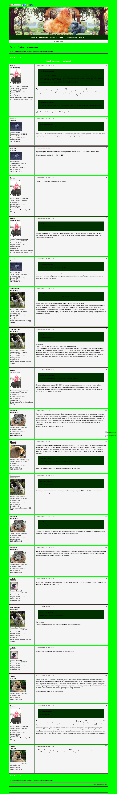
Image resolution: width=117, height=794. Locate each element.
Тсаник (12, 676)
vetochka (13, 119)
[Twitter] (25, 5)
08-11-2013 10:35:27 (48, 606)
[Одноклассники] (27, 5)
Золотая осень (15, 288)
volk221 (13, 579)
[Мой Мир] (30, 5)
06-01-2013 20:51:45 (48, 410)
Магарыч (13, 410)
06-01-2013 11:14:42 (48, 65)
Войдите (22, 47)
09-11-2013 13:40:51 (48, 746)
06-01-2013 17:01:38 (48, 258)
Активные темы (58, 41)
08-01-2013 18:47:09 (48, 547)
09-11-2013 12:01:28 (48, 705)
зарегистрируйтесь (32, 47)
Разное (29, 51)
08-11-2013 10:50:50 (48, 647)
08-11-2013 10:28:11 (48, 578)
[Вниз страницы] (110, 435)
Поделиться (39, 65)
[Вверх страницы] (110, 432)
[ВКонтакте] (23, 5)
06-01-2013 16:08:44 (48, 148)
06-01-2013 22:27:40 (48, 516)
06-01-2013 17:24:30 (48, 329)
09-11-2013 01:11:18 (48, 676)
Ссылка (55, 151)
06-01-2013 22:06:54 (48, 475)
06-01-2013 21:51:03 (48, 441)
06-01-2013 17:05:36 (48, 288)
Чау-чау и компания (18, 51)
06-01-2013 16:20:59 (48, 218)
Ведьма (12, 66)
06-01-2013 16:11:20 (48, 177)
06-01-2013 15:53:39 (48, 118)
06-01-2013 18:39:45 (48, 369)
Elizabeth (13, 442)
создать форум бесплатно (99, 784)
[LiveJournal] (32, 5)
